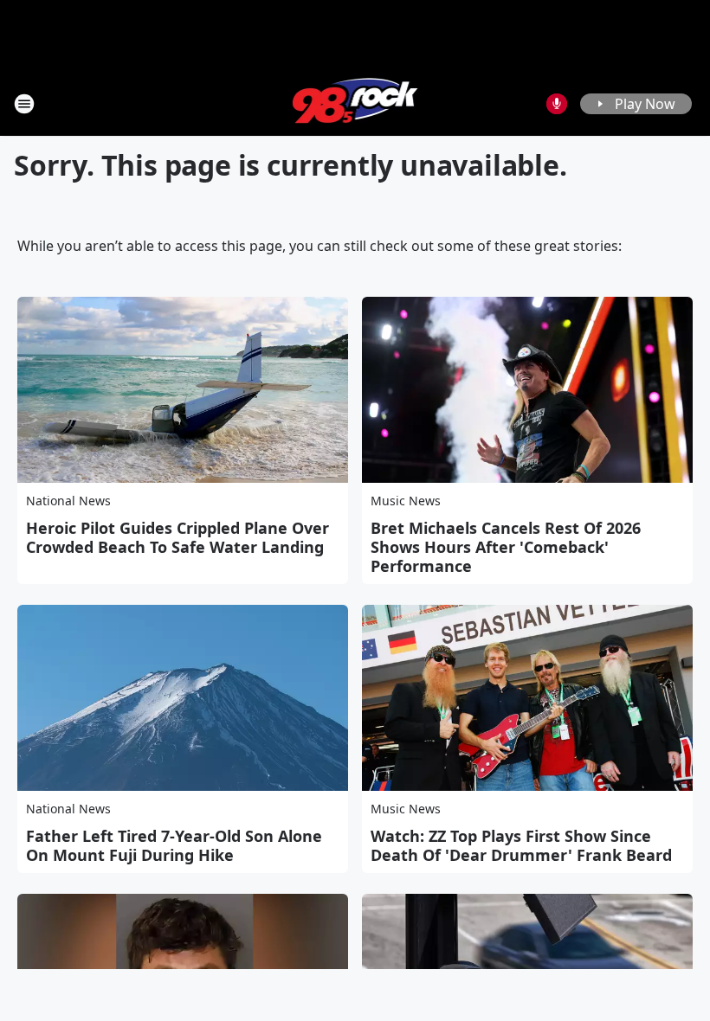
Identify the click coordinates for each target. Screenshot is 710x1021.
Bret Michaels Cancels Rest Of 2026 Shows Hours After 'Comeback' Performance (506, 546)
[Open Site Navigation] (24, 103)
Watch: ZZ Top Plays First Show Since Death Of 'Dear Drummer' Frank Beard (521, 845)
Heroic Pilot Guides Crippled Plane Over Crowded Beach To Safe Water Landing (177, 537)
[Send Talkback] (556, 103)
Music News (406, 500)
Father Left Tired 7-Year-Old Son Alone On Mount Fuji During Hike (174, 845)
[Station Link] (355, 103)
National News (68, 500)
